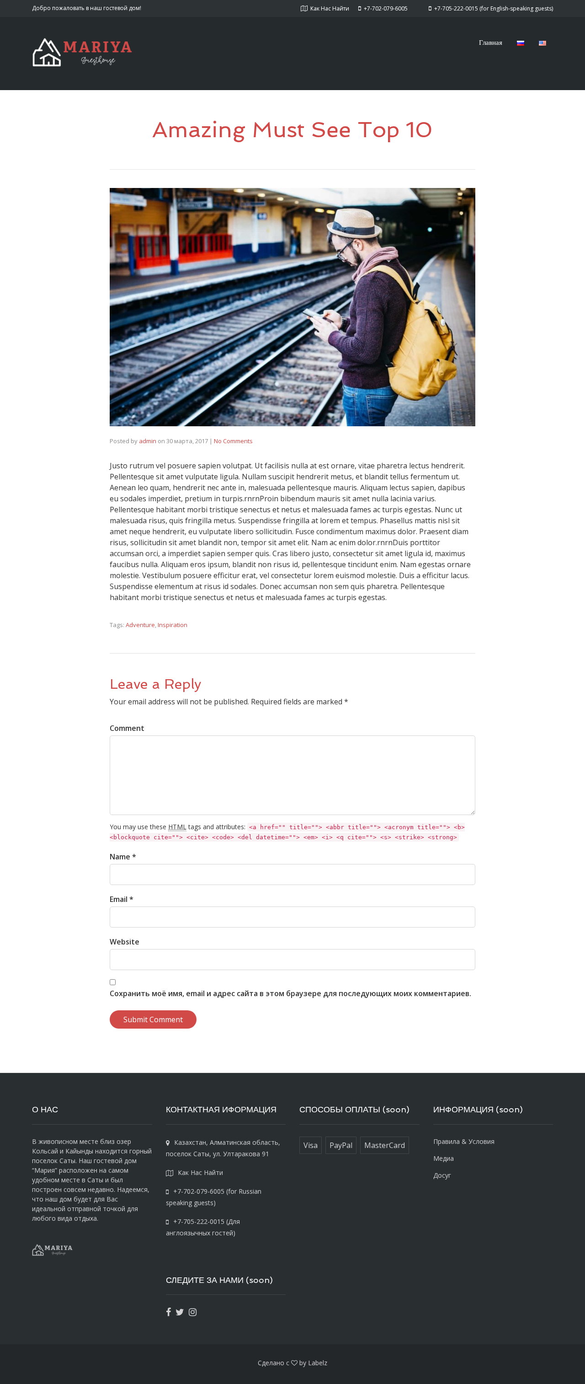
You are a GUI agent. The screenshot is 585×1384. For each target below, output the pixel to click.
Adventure (140, 625)
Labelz (317, 1362)
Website (124, 942)
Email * (121, 899)
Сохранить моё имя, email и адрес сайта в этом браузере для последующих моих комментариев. (290, 993)
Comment (127, 728)
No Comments (233, 441)
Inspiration (172, 625)
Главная (490, 42)
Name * (123, 857)
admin (147, 441)
